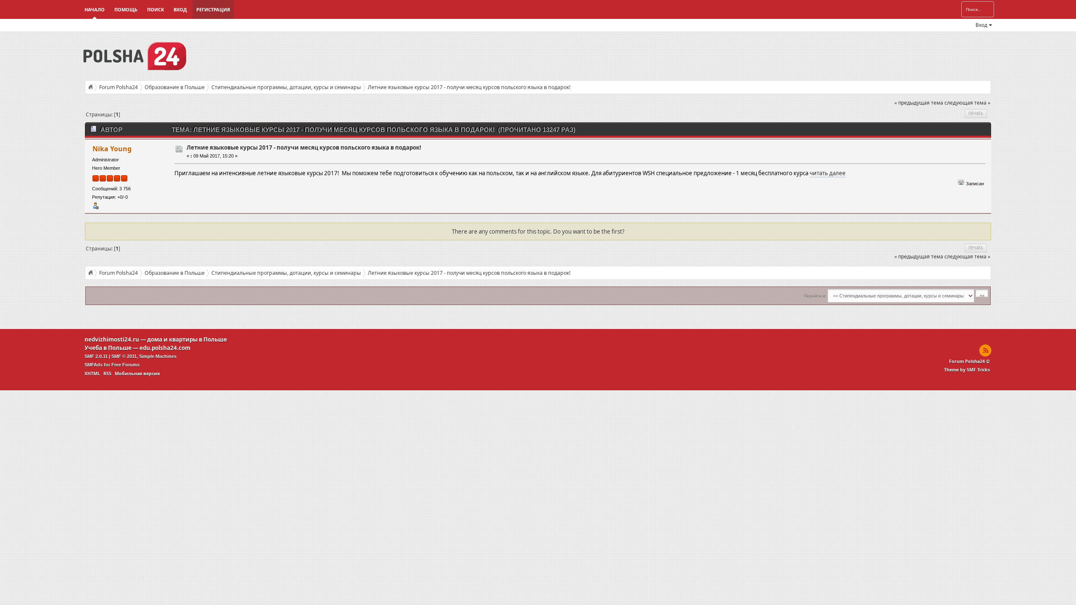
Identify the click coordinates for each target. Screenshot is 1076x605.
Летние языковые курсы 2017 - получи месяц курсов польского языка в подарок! (304, 147)
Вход (180, 9)
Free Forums (125, 364)
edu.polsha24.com (165, 348)
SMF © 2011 (124, 356)
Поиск (155, 9)
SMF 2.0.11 (96, 356)
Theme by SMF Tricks (967, 370)
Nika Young (112, 148)
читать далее (828, 173)
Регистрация (213, 9)
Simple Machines (158, 356)
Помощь (125, 9)
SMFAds (93, 364)
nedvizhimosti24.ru (111, 339)
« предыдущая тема (918, 102)
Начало (94, 9)
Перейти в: (815, 296)
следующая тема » (967, 102)
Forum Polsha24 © (969, 361)
